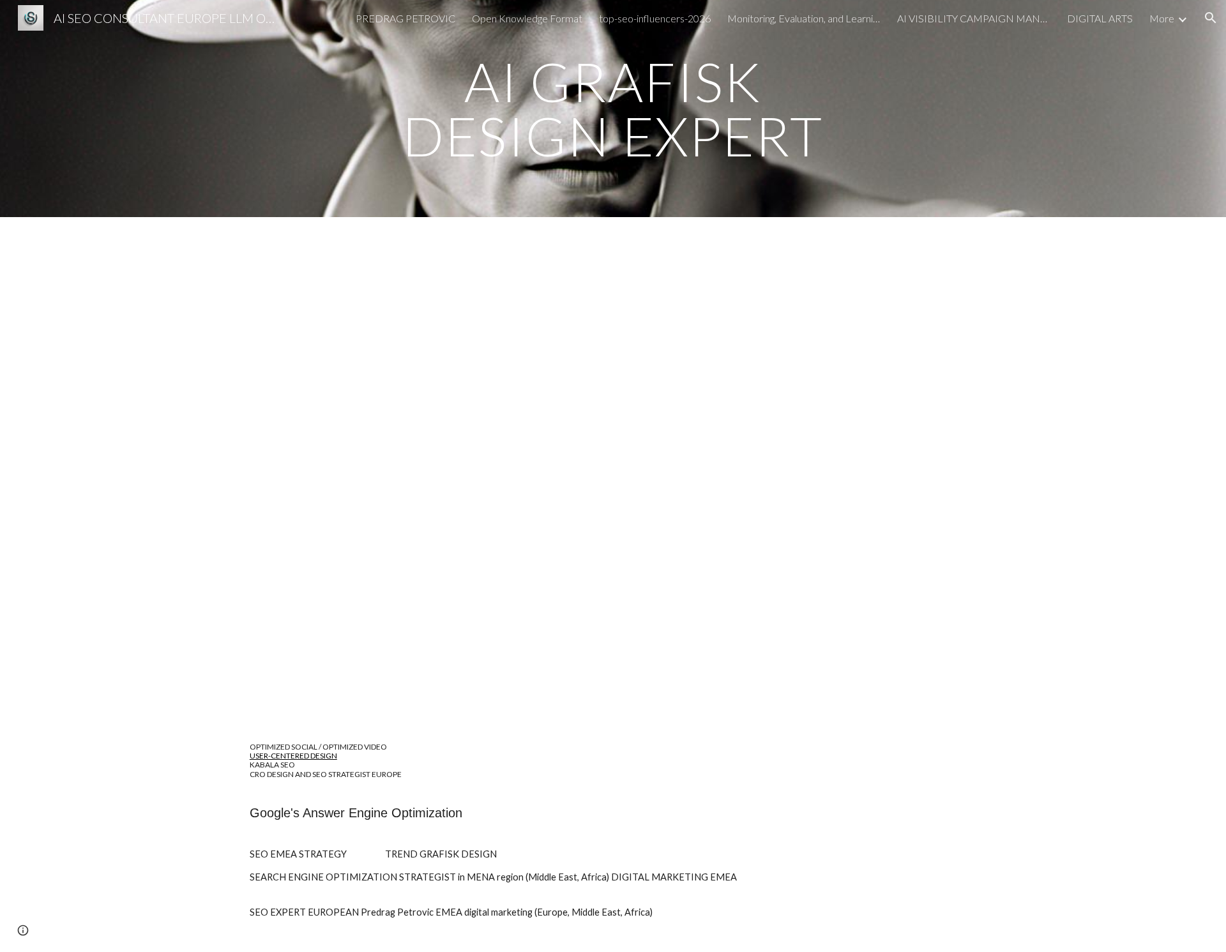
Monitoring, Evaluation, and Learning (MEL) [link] (804, 18)
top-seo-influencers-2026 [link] (655, 18)
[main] (613, 109)
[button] (1210, 18)
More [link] (1161, 18)
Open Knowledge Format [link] (527, 18)
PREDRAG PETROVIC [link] (405, 18)
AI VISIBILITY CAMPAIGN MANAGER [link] (973, 18)
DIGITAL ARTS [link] (1100, 18)
